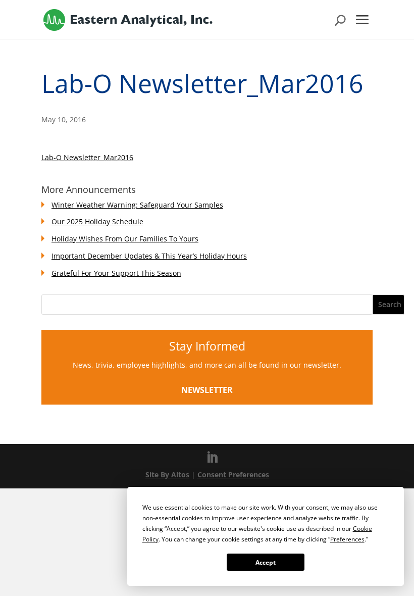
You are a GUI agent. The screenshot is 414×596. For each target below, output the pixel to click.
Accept (265, 562)
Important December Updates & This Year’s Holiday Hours (149, 256)
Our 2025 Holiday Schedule (97, 221)
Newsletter (207, 389)
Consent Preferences (233, 474)
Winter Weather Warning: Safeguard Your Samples (137, 205)
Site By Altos (167, 474)
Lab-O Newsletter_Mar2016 (87, 157)
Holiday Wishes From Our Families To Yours (124, 238)
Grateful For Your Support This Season (116, 273)
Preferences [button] (347, 539)
